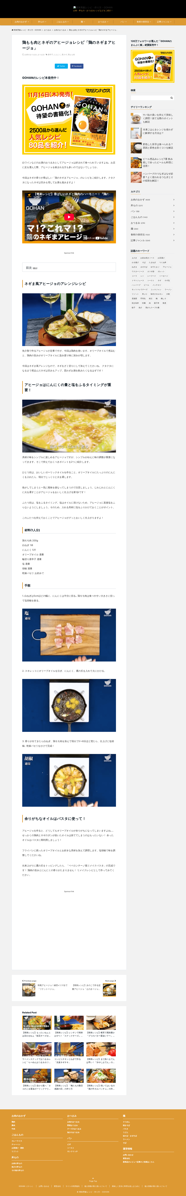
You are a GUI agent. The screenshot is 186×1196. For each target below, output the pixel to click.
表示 (35, 268)
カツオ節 (150, 271)
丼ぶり (144, 294)
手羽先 (143, 298)
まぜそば (143, 267)
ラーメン (168, 289)
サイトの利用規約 (73, 1186)
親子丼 (156, 303)
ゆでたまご (155, 267)
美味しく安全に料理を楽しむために (126, 1186)
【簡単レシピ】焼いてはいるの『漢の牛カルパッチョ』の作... (100, 1087)
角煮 (164, 303)
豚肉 (13, 1125)
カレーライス (17, 1141)
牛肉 (13, 1129)
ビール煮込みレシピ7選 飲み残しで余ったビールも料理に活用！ (158, 162)
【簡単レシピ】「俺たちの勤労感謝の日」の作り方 (68, 1087)
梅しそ (163, 298)
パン (122, 21)
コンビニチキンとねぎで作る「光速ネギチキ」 (67, 1060)
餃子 (133, 307)
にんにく (57, 54)
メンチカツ (156, 285)
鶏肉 (13, 1122)
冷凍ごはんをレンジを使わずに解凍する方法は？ (158, 131)
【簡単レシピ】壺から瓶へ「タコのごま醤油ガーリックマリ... (36, 1087)
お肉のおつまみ (31, 54)
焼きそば (126, 1125)
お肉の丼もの (17, 1163)
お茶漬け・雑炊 (18, 1148)
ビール (146, 285)
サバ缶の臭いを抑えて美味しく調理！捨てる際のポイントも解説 (158, 118)
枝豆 (150, 298)
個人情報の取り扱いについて (95, 1186)
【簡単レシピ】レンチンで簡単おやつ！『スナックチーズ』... (68, 1034)
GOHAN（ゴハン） (26, 1186)
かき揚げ (135, 262)
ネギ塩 (167, 280)
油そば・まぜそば (130, 1136)
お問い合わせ (128, 1155)
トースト (150, 280)
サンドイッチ (72, 1151)
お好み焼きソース (147, 258)
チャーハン (16, 1144)
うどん (125, 1132)
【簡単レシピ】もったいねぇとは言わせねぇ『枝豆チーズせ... (36, 1034)
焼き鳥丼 (135, 303)
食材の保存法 (143, 21)
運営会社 (126, 1158)
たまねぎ (152, 262)
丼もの (41, 21)
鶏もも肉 (71, 54)
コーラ (134, 276)
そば (144, 262)
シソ (142, 276)
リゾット (135, 294)
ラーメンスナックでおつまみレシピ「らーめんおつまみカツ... (36, 1060)
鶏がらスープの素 (152, 307)
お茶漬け (161, 258)
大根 (168, 294)
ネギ (159, 280)
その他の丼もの (18, 1170)
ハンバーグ (136, 285)
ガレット (161, 271)
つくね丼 (162, 262)
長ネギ (64, 54)
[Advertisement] (69, 935)
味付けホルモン (157, 294)
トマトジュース (138, 280)
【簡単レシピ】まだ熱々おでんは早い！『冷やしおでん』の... (100, 1060)
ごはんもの (61, 21)
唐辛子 (50, 54)
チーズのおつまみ (74, 1129)
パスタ (125, 1129)
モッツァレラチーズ (139, 289)
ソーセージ (163, 276)
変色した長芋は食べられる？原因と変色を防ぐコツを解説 (158, 146)
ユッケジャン (156, 289)
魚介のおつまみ (73, 1132)
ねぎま (134, 267)
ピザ (69, 1144)
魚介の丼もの (17, 1167)
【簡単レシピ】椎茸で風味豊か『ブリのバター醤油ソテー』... (100, 1034)
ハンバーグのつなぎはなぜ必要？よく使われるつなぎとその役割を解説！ (158, 177)
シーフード (151, 276)
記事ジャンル (163, 21)
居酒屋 (134, 298)
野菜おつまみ (72, 1125)
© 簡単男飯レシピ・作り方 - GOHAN (93, 1192)
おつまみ (102, 21)
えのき (134, 258)
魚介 (140, 307)
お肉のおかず (21, 21)
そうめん (126, 1122)
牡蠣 (144, 303)
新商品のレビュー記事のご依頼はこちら (138, 1162)
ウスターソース (138, 271)
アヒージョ (167, 267)
